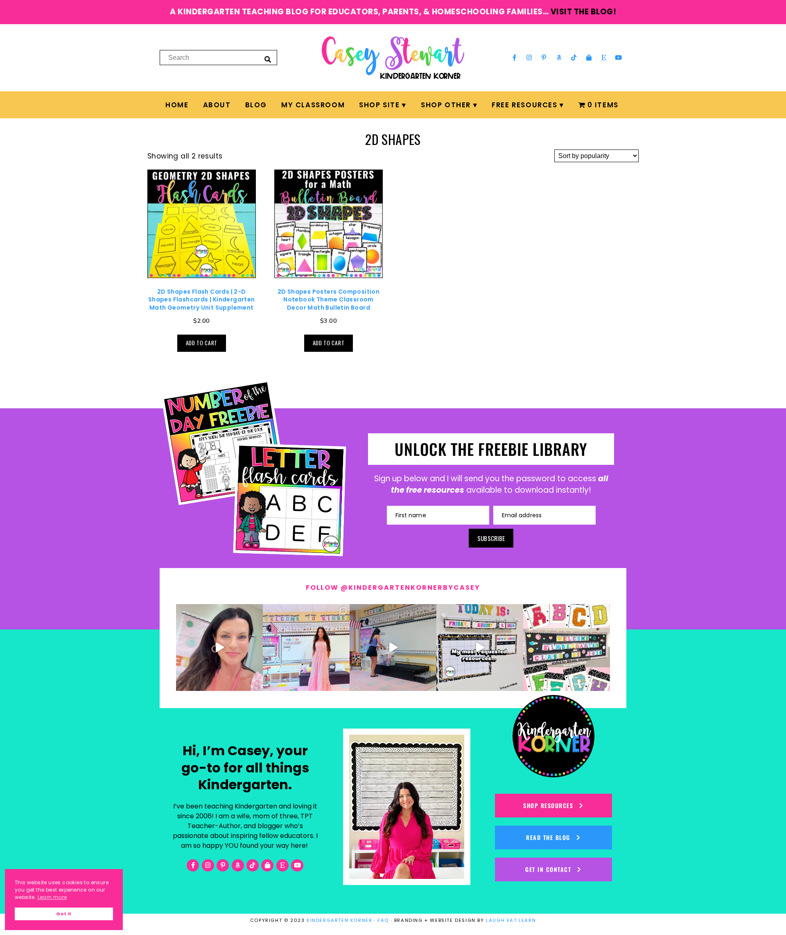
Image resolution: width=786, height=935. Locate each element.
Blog (256, 105)
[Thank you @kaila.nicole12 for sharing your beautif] (566, 647)
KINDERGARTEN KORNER (339, 920)
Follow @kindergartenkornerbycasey (393, 587)
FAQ (383, 920)
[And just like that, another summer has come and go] (393, 647)
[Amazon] (559, 58)
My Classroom (313, 105)
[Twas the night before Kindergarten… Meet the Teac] (306, 647)
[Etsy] (604, 58)
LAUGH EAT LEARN (511, 920)
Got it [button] (63, 914)
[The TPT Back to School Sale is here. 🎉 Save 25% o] (479, 647)
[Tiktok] (574, 58)
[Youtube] (618, 58)
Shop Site (379, 105)
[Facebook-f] (514, 58)
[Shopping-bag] (589, 58)
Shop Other (446, 105)
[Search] (268, 59)
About (217, 105)
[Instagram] (529, 58)
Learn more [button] (52, 897)
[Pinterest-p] (544, 58)
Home (176, 105)
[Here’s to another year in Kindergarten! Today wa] (219, 647)
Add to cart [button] (201, 343)
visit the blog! (584, 11)
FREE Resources (524, 105)
